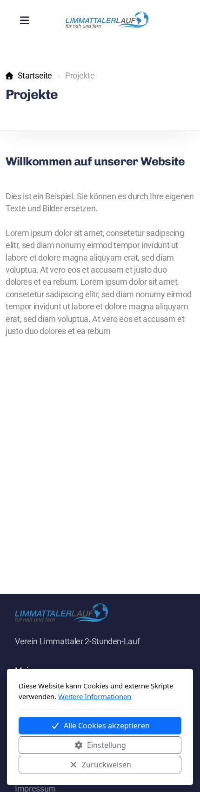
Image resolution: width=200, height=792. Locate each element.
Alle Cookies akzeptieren (107, 725)
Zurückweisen (106, 764)
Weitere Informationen (94, 696)
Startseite (35, 75)
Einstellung (106, 745)
